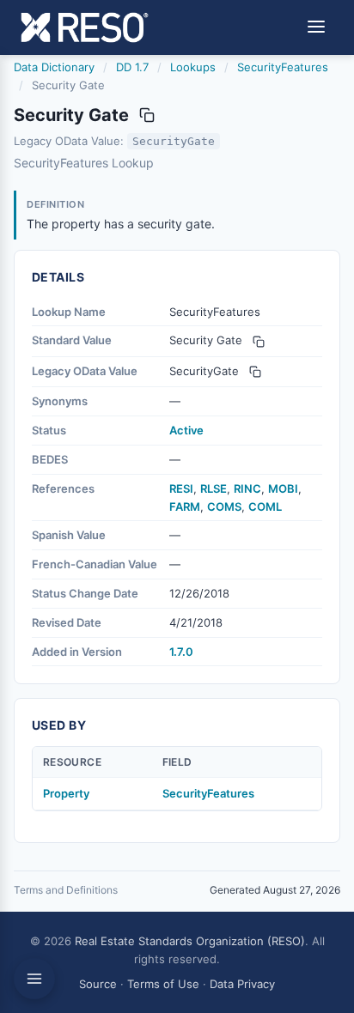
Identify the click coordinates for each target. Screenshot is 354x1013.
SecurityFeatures (282, 67)
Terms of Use (163, 984)
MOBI (283, 488)
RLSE (213, 488)
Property (66, 793)
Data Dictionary (54, 67)
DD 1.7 (132, 67)
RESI (181, 488)
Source (98, 984)
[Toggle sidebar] (34, 978)
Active (186, 430)
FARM (184, 506)
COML (265, 506)
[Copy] (258, 341)
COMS (224, 506)
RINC (247, 488)
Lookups (193, 67)
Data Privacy (242, 984)
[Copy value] (147, 115)
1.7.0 (181, 651)
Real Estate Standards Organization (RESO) (190, 941)
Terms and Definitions (66, 889)
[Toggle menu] (316, 27)
